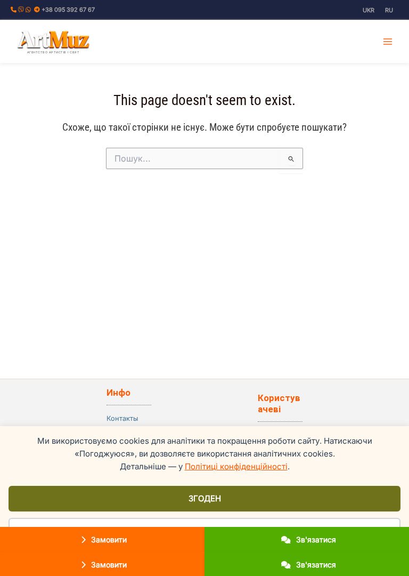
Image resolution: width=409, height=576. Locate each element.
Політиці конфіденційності (236, 466)
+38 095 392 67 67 (68, 9)
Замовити (108, 539)
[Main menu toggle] (388, 41)
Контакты (122, 418)
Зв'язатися (315, 539)
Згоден (205, 498)
